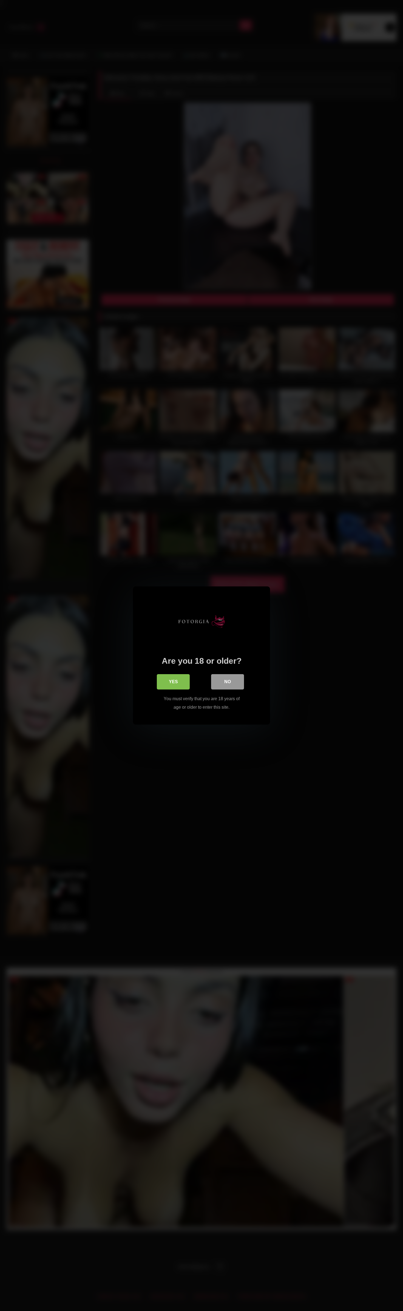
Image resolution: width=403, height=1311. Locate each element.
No (227, 681)
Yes (173, 681)
